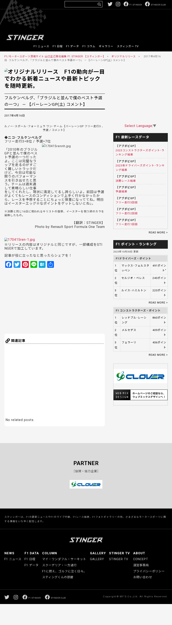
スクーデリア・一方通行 (59, 565)
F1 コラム (88, 46)
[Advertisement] (89, 21)
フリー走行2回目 (127, 213)
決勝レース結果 (126, 180)
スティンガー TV (128, 46)
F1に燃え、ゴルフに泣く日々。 (64, 571)
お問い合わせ (142, 577)
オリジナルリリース (123, 56)
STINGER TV (119, 553)
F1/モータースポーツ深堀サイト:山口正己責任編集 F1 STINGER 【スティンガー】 (54, 56)
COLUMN (49, 553)
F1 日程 (58, 46)
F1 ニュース (41, 46)
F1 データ (72, 46)
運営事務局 (141, 565)
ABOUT (139, 553)
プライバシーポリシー (149, 571)
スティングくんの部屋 (57, 577)
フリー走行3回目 (127, 202)
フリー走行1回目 (127, 224)
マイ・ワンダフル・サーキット (64, 559)
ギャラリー (106, 46)
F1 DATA (32, 553)
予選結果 (121, 191)
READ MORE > (158, 232)
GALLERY (98, 553)
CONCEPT (140, 559)
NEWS (9, 553)
